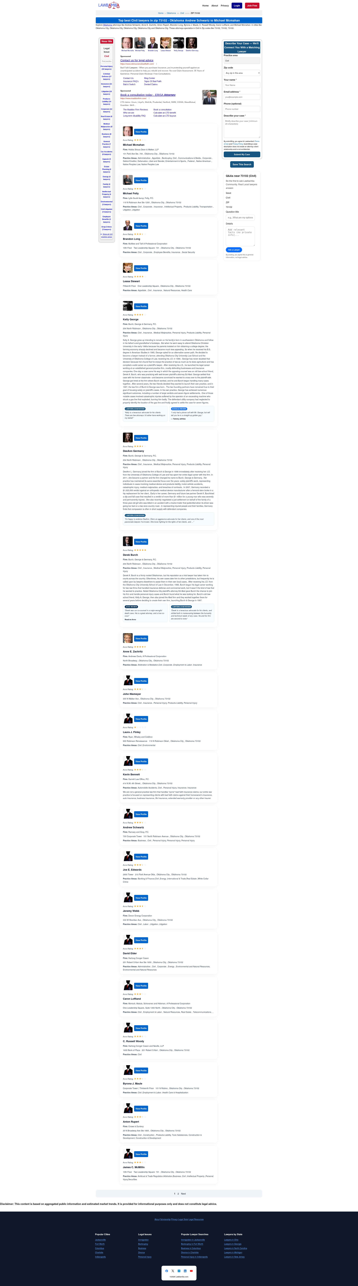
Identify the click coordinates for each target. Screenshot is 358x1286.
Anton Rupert (131, 1121)
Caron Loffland (132, 999)
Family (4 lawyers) (106, 185)
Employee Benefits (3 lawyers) (106, 219)
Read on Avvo (130, 619)
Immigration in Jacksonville (193, 1239)
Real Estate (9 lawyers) (106, 118)
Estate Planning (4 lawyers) (106, 169)
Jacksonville (100, 1239)
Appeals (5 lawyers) (106, 160)
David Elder (130, 953)
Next (183, 1193)
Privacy (225, 5)
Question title (232, 211)
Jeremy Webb (131, 911)
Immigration (143, 1239)
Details (229, 223)
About (214, 5)
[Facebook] (166, 1271)
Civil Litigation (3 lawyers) (106, 210)
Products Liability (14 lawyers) (106, 101)
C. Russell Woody (133, 1041)
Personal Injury (144, 1256)
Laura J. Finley (132, 732)
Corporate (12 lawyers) (106, 110)
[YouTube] (191, 1271)
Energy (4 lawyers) (106, 178)
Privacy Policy (237, 144)
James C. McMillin (134, 1167)
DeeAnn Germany (133, 451)
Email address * (232, 91)
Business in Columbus (191, 1248)
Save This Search (242, 164)
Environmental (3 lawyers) (106, 203)
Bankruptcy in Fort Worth (192, 1243)
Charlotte (99, 1252)
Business (142, 1248)
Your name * (230, 79)
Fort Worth (100, 1243)
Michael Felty (131, 193)
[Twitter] (172, 1271)
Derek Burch (130, 555)
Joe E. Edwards (132, 869)
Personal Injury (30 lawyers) (107, 67)
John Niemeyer (132, 694)
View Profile (141, 131)
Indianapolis (100, 1256)
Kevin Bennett (131, 774)
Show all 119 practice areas (106, 235)
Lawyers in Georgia (232, 1243)
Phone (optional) (232, 103)
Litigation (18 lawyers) (107, 93)
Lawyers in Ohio (231, 1239)
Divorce (141, 1252)
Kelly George (130, 319)
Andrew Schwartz (133, 827)
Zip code (228, 67)
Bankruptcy (143, 1243)
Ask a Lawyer (234, 250)
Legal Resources (196, 1219)
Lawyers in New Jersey (234, 1256)
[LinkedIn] (185, 1271)
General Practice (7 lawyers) (106, 144)
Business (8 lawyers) (106, 135)
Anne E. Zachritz (133, 651)
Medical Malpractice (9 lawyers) (106, 126)
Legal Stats (183, 1219)
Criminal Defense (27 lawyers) (106, 76)
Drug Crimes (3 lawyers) (107, 228)
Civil (182, 13)
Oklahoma (171, 13)
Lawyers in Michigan (233, 1252)
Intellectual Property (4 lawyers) (106, 194)
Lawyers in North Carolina (235, 1248)
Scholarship (165, 1219)
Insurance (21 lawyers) (106, 85)
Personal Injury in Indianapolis (194, 1256)
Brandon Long (131, 239)
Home (205, 5)
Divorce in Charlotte (190, 1252)
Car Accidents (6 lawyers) (106, 153)
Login (237, 5)
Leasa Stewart (131, 281)
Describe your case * (235, 115)
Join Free (252, 5)
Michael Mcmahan (133, 145)
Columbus (99, 1248)
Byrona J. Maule (132, 1083)
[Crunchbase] (179, 1271)
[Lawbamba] (109, 8)
